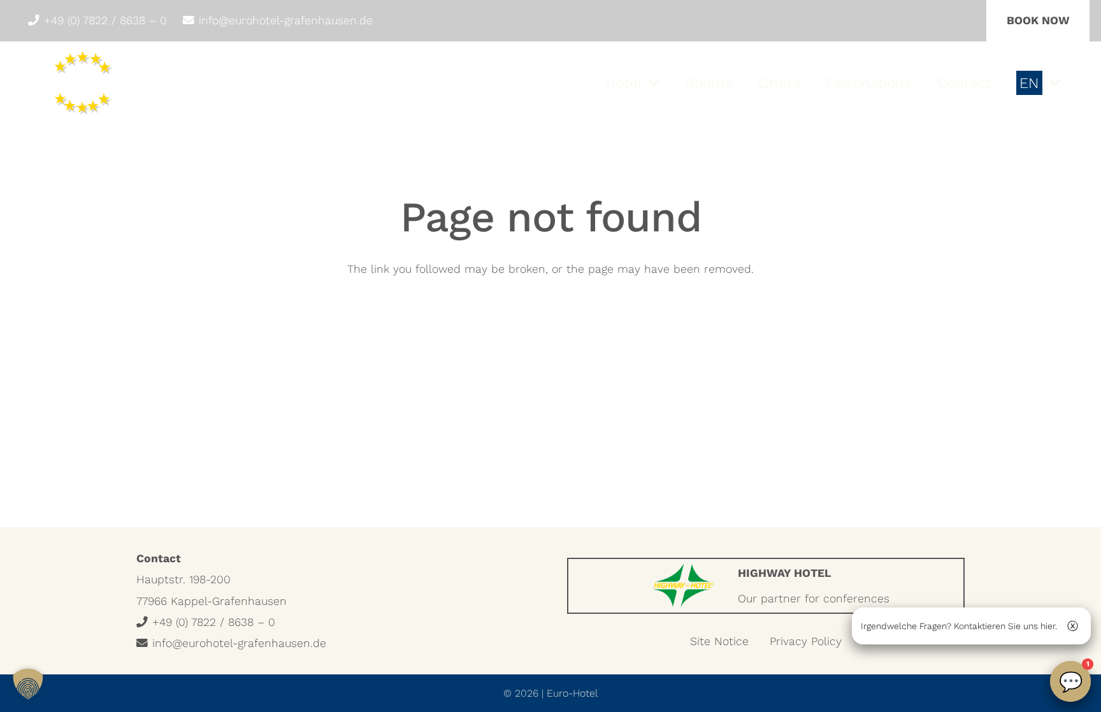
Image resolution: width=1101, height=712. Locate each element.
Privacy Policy (806, 641)
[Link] (765, 586)
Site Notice (719, 641)
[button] (654, 82)
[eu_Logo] (86, 83)
